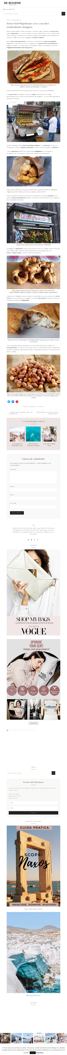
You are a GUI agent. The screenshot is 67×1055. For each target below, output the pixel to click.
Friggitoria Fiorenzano (14, 47)
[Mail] (28, 539)
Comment (13, 469)
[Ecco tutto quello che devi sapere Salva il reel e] (39, 1038)
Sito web (13, 503)
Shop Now (33, 723)
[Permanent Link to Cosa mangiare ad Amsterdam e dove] (17, 441)
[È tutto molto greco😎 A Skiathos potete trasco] (62, 1038)
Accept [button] (33, 1052)
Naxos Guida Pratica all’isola (33, 909)
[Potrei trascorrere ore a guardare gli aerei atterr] (28, 1038)
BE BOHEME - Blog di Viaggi (12, 3)
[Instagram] (32, 539)
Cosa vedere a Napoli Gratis (49, 444)
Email (12, 494)
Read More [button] (39, 1052)
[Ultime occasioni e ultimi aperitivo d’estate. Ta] (5, 1038)
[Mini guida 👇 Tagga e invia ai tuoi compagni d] (50, 1038)
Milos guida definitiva (33, 995)
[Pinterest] (35, 539)
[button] (62, 3)
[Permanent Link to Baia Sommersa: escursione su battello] (33, 441)
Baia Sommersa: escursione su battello (33, 444)
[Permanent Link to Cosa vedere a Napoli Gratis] (49, 441)
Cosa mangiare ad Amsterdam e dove (17, 444)
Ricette (9, 20)
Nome (12, 486)
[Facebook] (38, 539)
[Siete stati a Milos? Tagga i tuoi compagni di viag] (16, 1038)
